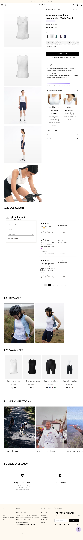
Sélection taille (62, 54)
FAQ (4, 515)
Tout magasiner (55, 9)
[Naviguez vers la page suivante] (69, 285)
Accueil (48, 9)
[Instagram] (73, 524)
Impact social (44, 517)
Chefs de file (44, 519)
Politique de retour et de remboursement (26, 515)
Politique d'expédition (21, 512)
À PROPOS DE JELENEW (46, 508)
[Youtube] (64, 524)
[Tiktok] (69, 524)
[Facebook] (60, 524)
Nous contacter (7, 512)
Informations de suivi (8, 517)
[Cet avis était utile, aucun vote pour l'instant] (41, 232)
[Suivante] (75, 99)
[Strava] (78, 524)
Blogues (43, 522)
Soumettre (74, 520)
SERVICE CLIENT (6, 508)
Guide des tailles (7, 519)
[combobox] (21, 229)
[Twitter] (55, 524)
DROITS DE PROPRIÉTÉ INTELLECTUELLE (26, 524)
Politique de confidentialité (23, 519)
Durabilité (43, 515)
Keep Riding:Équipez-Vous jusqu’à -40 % (41, 1)
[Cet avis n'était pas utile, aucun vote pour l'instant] (45, 232)
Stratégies (18, 508)
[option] (23, 28)
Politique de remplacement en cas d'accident (27, 517)
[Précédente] (49, 99)
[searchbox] (19, 224)
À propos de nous (45, 512)
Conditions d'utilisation (22, 522)
